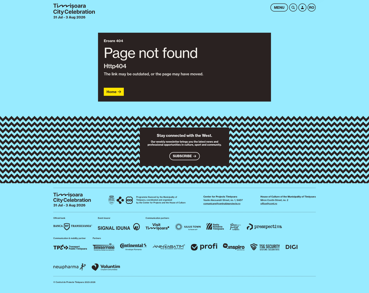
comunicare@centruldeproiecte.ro (221, 203)
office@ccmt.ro (268, 203)
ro (311, 7)
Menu (279, 7)
